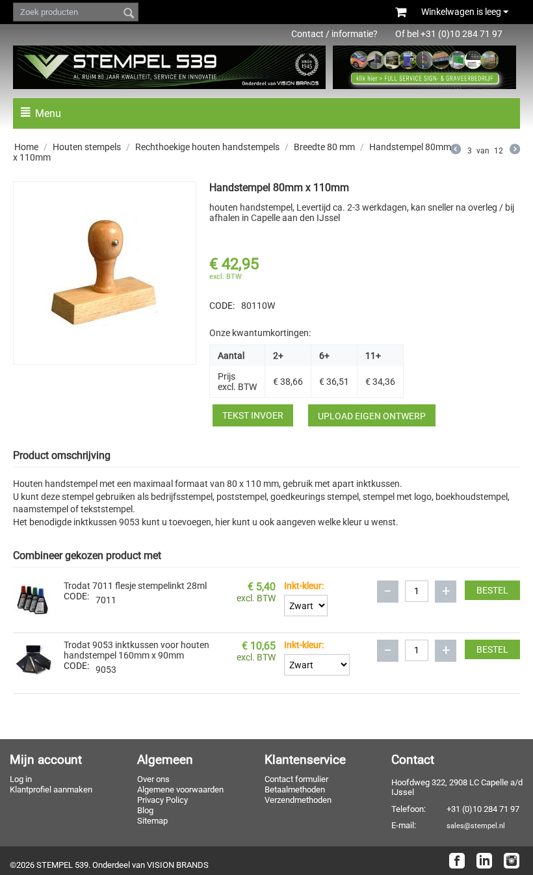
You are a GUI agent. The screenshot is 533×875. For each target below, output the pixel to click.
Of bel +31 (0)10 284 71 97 (455, 34)
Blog (145, 810)
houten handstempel (250, 207)
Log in (21, 779)
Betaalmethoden (295, 789)
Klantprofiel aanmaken (51, 789)
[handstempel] (105, 273)
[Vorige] (455, 150)
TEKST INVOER (252, 415)
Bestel (492, 590)
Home (26, 147)
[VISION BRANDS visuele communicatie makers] (424, 66)
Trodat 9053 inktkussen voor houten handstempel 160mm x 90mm (136, 650)
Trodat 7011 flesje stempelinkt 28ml (135, 586)
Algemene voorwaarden (180, 789)
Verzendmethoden (298, 800)
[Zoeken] (128, 14)
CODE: (222, 305)
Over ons (153, 779)
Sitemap (152, 821)
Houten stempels (87, 147)
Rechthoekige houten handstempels (207, 147)
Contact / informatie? (334, 34)
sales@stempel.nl (476, 825)
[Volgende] (515, 150)
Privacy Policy (162, 800)
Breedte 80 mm (324, 147)
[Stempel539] (169, 67)
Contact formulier (296, 779)
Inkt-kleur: (304, 586)
